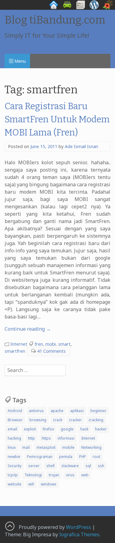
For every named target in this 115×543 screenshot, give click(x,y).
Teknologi (33, 475)
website (14, 484)
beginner (98, 410)
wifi (31, 484)
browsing (37, 419)
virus (70, 475)
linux (12, 447)
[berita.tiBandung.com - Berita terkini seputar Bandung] (81, 8)
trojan (54, 475)
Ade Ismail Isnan (81, 146)
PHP (82, 456)
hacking (14, 438)
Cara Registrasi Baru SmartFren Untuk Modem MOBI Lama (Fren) (57, 119)
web (85, 475)
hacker (101, 429)
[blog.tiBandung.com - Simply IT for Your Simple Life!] (94, 8)
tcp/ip (13, 475)
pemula (65, 456)
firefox (48, 429)
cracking (96, 419)
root (96, 456)
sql (88, 465)
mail (26, 447)
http (31, 438)
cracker (75, 419)
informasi (66, 438)
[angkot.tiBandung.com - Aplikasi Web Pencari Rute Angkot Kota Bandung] (67, 8)
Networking (91, 447)
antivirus (36, 410)
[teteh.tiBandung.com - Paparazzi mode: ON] (108, 8)
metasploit (46, 447)
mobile (68, 447)
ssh (101, 465)
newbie (14, 456)
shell (50, 465)
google (67, 429)
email (12, 429)
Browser (15, 419)
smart (64, 344)
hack (84, 429)
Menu (19, 61)
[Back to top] (9, 526)
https (46, 438)
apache (57, 410)
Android (15, 410)
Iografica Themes (79, 534)
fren (39, 344)
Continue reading (28, 328)
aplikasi (77, 410)
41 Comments (51, 351)
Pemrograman (39, 456)
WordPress (78, 527)
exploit (30, 429)
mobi (50, 344)
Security (14, 465)
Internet (18, 344)
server (34, 465)
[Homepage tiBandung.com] (54, 8)
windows (48, 484)
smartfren (15, 351)
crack (57, 419)
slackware (70, 465)
